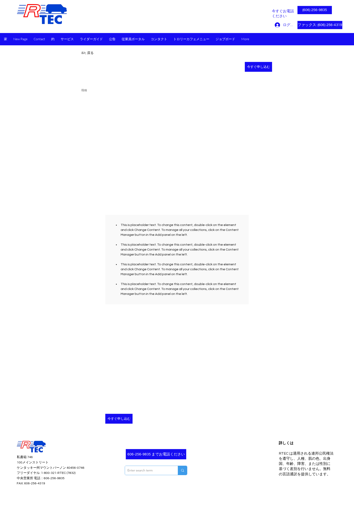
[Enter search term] (182, 470)
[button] (314, 25)
